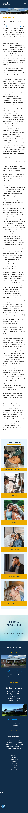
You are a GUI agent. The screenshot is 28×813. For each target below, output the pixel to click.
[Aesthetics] (14, 524)
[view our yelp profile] (16, 652)
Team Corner (14, 769)
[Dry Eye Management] (14, 605)
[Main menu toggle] (25, 3)
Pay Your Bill (14, 765)
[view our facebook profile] (11, 652)
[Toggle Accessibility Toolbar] (3, 806)
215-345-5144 (14, 682)
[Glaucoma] (14, 497)
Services (14, 757)
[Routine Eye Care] (14, 551)
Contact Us (14, 763)
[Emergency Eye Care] (14, 578)
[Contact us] (1, 792)
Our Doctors (14, 755)
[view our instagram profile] (14, 652)
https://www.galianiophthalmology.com (13, 26)
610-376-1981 (14, 731)
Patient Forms (14, 759)
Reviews (14, 767)
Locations (14, 761)
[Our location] (3, 792)
